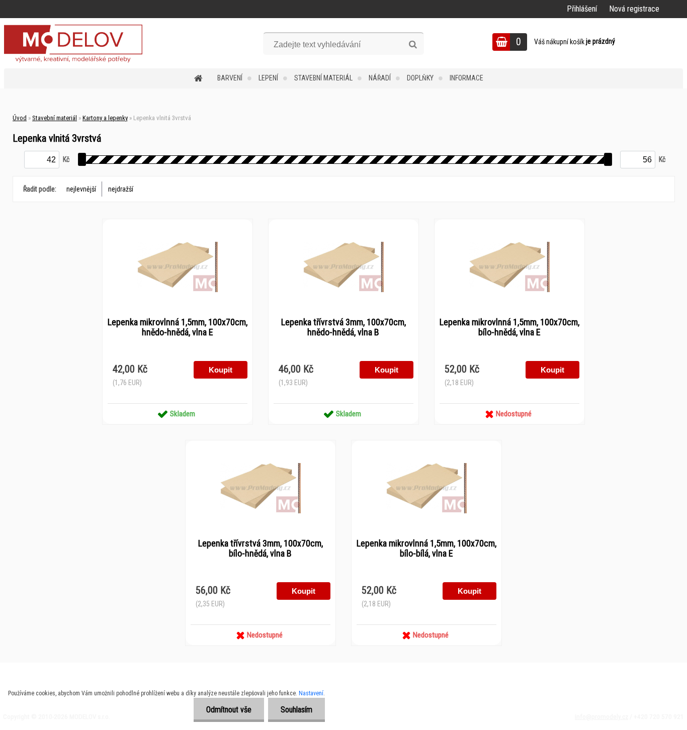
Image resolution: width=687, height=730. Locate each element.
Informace (466, 78)
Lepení (268, 78)
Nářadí (380, 78)
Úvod (20, 118)
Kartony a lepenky (105, 118)
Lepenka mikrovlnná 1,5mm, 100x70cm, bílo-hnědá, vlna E (509, 327)
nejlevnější (81, 189)
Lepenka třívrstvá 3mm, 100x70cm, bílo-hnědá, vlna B (260, 548)
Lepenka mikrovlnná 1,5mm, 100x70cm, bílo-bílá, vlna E (426, 548)
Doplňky (420, 78)
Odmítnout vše (228, 709)
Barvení (229, 78)
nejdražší (120, 189)
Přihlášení (582, 9)
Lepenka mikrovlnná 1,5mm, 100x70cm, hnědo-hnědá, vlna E (177, 327)
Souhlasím (296, 709)
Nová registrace (634, 9)
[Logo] (73, 43)
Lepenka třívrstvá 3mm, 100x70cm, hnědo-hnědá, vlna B (343, 327)
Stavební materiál (323, 78)
